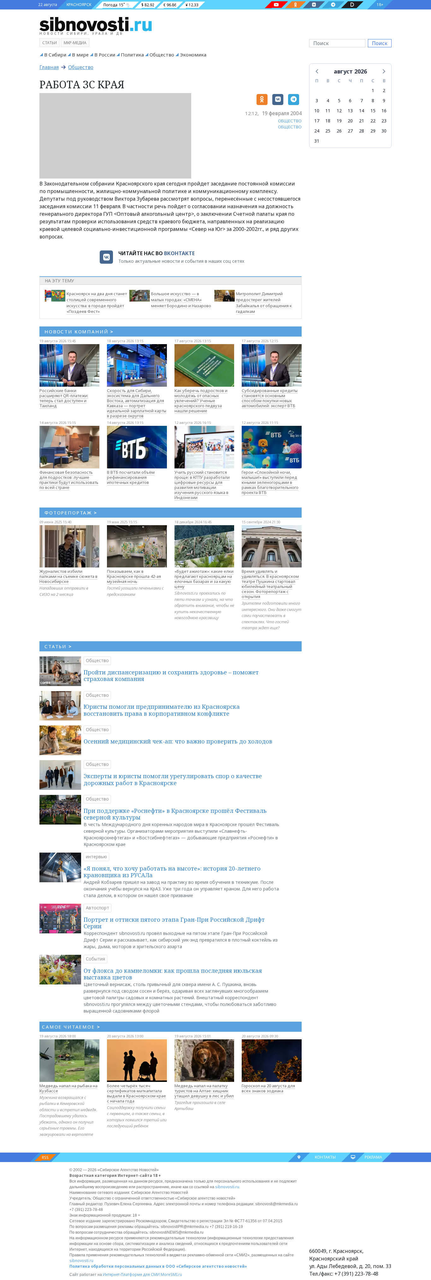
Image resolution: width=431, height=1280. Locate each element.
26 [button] (339, 131)
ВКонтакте (179, 253)
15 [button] (372, 111)
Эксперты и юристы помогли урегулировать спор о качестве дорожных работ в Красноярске (173, 779)
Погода (110, 5)
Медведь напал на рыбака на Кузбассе (68, 1088)
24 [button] (316, 131)
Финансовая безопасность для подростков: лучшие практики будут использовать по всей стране (68, 479)
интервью (96, 857)
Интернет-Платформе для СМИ (131, 1274)
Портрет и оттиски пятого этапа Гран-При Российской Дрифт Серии (174, 923)
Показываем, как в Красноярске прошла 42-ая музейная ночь (134, 576)
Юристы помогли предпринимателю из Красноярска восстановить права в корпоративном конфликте (162, 710)
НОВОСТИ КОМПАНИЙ (79, 331)
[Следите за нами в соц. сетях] (276, 4)
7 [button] (361, 100)
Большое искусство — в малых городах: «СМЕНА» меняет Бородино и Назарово (181, 299)
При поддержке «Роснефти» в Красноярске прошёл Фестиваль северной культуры (175, 814)
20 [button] (350, 121)
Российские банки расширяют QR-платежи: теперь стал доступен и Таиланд (63, 398)
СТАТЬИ (58, 646)
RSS (45, 1157)
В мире (80, 54)
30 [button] (384, 131)
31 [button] (316, 141)
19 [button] (339, 121)
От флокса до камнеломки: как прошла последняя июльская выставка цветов (173, 974)
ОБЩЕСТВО (290, 121)
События (95, 959)
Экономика (193, 54)
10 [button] (316, 111)
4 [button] (328, 100)
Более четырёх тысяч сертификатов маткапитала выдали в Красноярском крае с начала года (136, 1093)
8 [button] (373, 100)
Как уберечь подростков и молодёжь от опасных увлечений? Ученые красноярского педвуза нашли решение (200, 401)
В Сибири (55, 54)
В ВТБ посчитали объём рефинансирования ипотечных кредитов (131, 477)
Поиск (379, 43)
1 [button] (373, 90)
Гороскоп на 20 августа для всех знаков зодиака (268, 1088)
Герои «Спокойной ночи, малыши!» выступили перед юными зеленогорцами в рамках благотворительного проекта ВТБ (270, 482)
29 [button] (372, 131)
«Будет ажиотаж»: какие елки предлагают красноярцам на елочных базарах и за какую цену (203, 578)
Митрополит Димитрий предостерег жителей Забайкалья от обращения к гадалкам (264, 302)
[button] (317, 71)
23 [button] (384, 121)
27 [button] (350, 131)
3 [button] (317, 100)
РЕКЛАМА (373, 1157)
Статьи (49, 42)
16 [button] (384, 111)
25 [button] (327, 131)
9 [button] (384, 100)
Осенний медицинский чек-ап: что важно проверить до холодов (178, 741)
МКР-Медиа (75, 42)
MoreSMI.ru (171, 1274)
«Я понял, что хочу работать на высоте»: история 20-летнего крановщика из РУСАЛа (172, 872)
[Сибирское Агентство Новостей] (95, 23)
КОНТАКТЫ (325, 1157)
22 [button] (372, 121)
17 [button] (316, 121)
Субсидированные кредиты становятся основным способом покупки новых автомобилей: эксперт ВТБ (270, 398)
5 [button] (339, 100)
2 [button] (384, 90)
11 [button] (327, 111)
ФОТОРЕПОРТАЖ (70, 512)
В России (104, 54)
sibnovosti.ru (227, 1186)
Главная (49, 67)
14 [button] (361, 111)
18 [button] (327, 121)
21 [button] (361, 121)
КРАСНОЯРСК (79, 4)
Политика (132, 54)
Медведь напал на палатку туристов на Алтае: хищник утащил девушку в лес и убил (204, 1091)
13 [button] (350, 111)
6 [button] (350, 100)
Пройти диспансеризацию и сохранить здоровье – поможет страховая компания (171, 675)
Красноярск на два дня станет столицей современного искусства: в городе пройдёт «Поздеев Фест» (97, 302)
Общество (162, 54)
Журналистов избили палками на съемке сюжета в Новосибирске (68, 576)
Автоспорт (97, 908)
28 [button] (361, 131)
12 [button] (339, 111)
